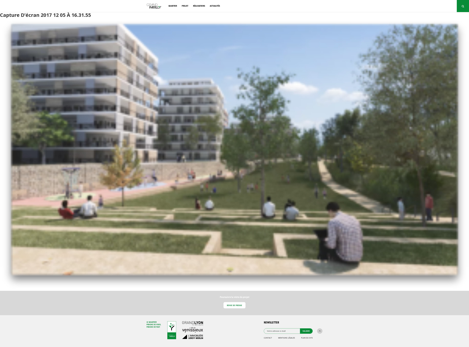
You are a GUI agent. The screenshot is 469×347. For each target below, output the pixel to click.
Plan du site (307, 338)
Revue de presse (234, 306)
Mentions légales (286, 338)
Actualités (215, 6)
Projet (185, 6)
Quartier (173, 6)
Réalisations (199, 6)
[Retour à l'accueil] (154, 6)
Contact (268, 338)
